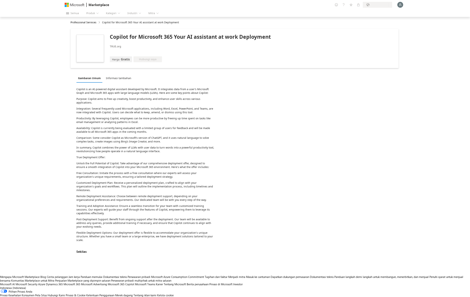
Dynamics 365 (54, 284)
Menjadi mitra (236, 277)
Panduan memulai (91, 277)
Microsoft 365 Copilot (121, 284)
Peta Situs (41, 295)
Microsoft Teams (145, 284)
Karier (159, 284)
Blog (43, 277)
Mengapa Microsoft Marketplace (20, 277)
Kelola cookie (165, 295)
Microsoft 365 (72, 284)
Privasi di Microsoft (220, 284)
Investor (238, 284)
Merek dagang (124, 295)
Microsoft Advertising (94, 284)
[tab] (90, 78)
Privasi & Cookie (76, 295)
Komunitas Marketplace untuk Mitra (32, 280)
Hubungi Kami (56, 295)
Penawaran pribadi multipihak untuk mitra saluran (141, 280)
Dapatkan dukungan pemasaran (290, 277)
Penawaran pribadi (139, 277)
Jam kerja (74, 277)
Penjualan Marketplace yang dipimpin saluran (82, 280)
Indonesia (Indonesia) (13, 288)
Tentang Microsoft (175, 284)
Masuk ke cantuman (258, 277)
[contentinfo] (99, 22)
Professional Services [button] (83, 22)
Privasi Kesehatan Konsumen (17, 295)
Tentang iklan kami (144, 295)
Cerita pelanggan (57, 277)
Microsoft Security (26, 284)
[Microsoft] (74, 5)
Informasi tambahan (118, 78)
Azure (41, 284)
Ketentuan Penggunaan (100, 295)
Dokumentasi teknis (115, 277)
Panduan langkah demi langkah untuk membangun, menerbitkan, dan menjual (381, 277)
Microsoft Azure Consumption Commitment (178, 277)
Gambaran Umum (89, 78)
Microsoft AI (7, 284)
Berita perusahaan (198, 284)
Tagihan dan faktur (216, 277)
